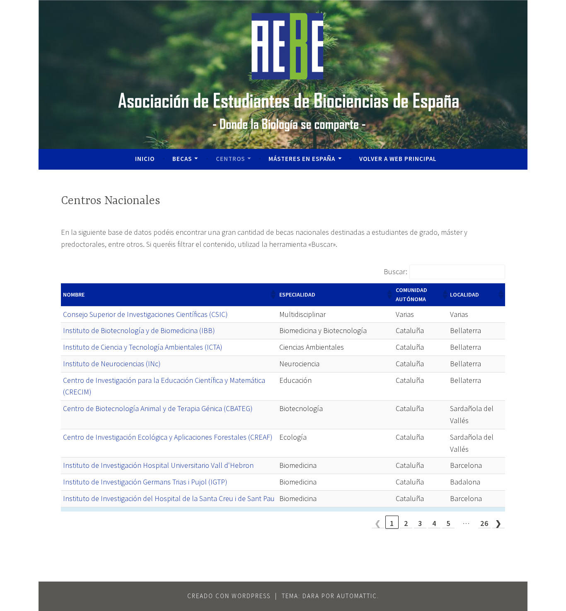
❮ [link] (378, 523)
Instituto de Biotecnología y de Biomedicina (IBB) (139, 330)
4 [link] (434, 523)
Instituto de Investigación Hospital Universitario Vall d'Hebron (158, 465)
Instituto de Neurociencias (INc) (112, 363)
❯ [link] (498, 523)
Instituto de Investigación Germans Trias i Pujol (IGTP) (145, 482)
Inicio (145, 159)
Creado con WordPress (229, 596)
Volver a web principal (398, 159)
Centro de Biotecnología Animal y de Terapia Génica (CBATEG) (158, 408)
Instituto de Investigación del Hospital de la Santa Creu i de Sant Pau (169, 498)
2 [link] (406, 523)
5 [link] (448, 523)
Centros (230, 159)
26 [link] (484, 523)
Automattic (357, 596)
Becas (182, 159)
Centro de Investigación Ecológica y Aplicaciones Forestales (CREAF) (168, 437)
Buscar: (395, 271)
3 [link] (420, 523)
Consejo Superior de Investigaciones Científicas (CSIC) (145, 314)
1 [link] (392, 523)
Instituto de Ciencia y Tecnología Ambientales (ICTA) (143, 347)
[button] (272, 294)
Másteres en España (301, 159)
